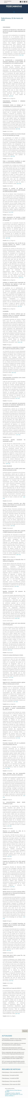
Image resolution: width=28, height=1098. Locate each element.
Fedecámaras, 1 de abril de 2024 (10, 1078)
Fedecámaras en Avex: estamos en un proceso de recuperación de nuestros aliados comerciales (14, 1044)
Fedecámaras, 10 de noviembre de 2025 (12, 1072)
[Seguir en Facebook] (20, 1)
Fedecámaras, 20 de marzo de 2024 (11, 1084)
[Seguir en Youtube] (26, 1)
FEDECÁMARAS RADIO (7, 2)
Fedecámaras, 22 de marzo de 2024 (11, 1081)
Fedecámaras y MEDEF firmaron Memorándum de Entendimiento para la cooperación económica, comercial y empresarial (14, 1039)
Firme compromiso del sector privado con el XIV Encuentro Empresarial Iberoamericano (13, 1053)
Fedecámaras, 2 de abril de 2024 (10, 1075)
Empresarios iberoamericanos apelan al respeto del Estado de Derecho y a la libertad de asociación (13, 1048)
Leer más (21, 55)
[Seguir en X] (22, 1)
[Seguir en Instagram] (24, 1)
